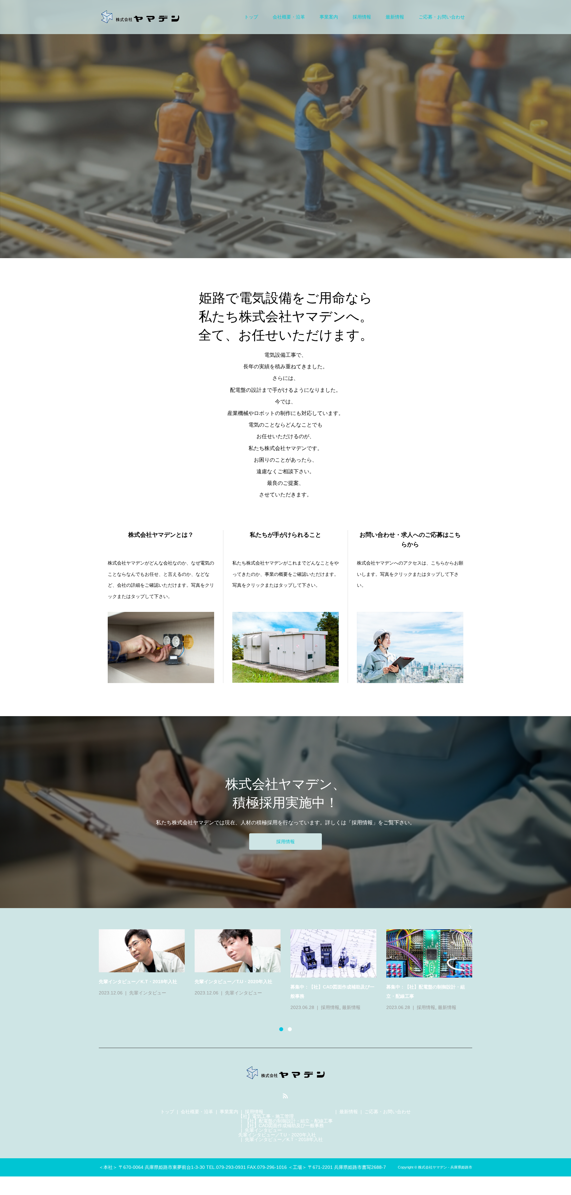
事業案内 (329, 17)
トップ (251, 17)
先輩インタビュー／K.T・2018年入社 (284, 1139)
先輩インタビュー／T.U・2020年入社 (277, 1134)
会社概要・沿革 (289, 17)
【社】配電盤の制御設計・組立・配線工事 (289, 1121)
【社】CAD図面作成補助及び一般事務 (284, 1125)
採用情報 (362, 17)
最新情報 (395, 17)
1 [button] (281, 1029)
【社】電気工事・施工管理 (266, 1116)
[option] (290, 966)
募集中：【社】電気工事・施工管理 (136, 986)
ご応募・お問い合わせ (442, 17)
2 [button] (290, 1029)
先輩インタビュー (263, 1130)
